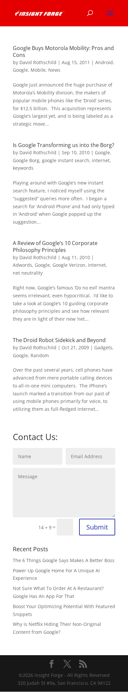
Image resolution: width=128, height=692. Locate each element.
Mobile (38, 70)
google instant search (65, 160)
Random (40, 355)
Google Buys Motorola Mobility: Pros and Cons (63, 51)
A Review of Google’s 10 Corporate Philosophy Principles (55, 246)
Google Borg (26, 160)
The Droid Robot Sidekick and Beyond (59, 340)
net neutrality (28, 273)
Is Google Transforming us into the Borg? (63, 145)
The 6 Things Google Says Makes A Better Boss (64, 560)
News (54, 70)
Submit (97, 527)
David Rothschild (37, 62)
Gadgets (103, 347)
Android (104, 62)
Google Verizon (69, 265)
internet (101, 160)
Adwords (22, 265)
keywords (23, 168)
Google (20, 70)
